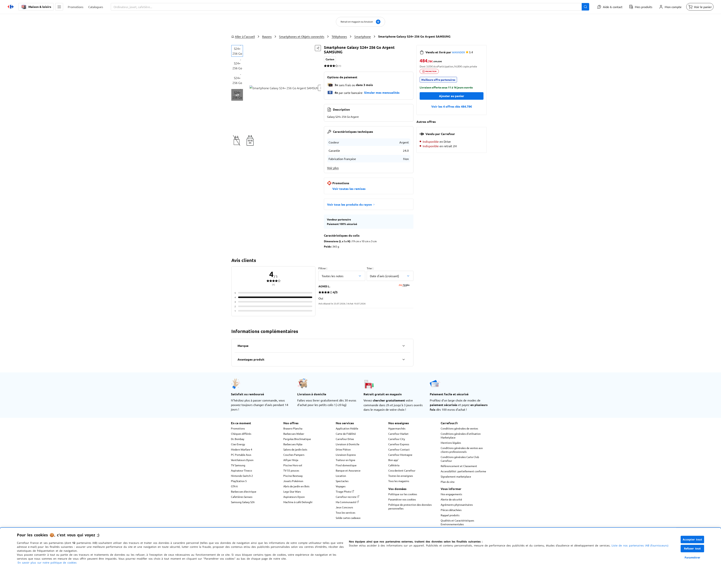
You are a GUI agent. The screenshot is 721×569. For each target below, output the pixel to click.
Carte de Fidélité (346, 433)
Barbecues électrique (243, 491)
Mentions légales (451, 442)
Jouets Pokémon (293, 481)
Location (341, 475)
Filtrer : (322, 268)
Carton (330, 59)
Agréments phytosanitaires (457, 504)
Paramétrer (692, 557)
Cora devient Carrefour (401, 470)
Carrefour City (396, 439)
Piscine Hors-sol (292, 465)
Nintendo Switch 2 (242, 475)
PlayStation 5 (239, 481)
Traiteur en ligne (345, 460)
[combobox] (350, 7)
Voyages (340, 486)
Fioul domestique (346, 465)
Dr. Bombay (237, 439)
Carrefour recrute (346, 496)
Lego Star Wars (292, 491)
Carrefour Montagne (400, 454)
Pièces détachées (451, 510)
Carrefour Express (398, 444)
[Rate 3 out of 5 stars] (331, 65)
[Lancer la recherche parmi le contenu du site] (585, 6)
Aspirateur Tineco (241, 470)
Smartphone (362, 36)
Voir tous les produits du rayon (349, 204)
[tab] (237, 51)
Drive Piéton (343, 449)
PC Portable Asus (241, 454)
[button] (59, 7)
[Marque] (403, 345)
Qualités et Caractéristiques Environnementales (457, 522)
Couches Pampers (293, 454)
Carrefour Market (398, 433)
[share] (318, 48)
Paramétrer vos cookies (402, 499)
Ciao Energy (238, 444)
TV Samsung (238, 465)
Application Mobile (347, 428)
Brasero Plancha (292, 428)
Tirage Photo (344, 491)
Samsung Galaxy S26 (243, 502)
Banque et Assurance (348, 470)
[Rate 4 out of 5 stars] (333, 65)
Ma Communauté (346, 502)
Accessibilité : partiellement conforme (463, 471)
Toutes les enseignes (400, 475)
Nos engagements (451, 494)
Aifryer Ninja (290, 460)
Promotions (238, 428)
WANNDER (458, 52)
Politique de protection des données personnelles (410, 506)
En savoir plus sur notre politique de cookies (47, 562)
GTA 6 (234, 486)
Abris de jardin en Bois (296, 486)
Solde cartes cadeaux (348, 517)
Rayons (267, 36)
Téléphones (339, 36)
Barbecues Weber (293, 433)
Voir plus (333, 168)
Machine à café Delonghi (297, 502)
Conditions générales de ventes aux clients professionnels (462, 449)
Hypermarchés (396, 428)
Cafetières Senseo (241, 496)
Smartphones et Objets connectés (301, 36)
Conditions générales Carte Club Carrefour (460, 458)
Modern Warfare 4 (241, 449)
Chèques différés (241, 433)
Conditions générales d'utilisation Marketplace (461, 435)
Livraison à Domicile (347, 444)
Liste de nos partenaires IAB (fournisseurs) (640, 545)
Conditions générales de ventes (459, 428)
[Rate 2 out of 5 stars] (328, 65)
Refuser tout (692, 548)
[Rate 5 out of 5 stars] (336, 65)
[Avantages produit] (403, 359)
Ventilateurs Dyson (242, 460)
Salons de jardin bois (295, 449)
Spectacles (342, 481)
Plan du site (448, 481)
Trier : (370, 268)
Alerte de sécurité (451, 499)
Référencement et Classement (459, 466)
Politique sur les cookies (402, 494)
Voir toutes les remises (349, 189)
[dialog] (360, 548)
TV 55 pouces (291, 470)
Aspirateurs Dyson (294, 496)
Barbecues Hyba (292, 444)
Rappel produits (450, 515)
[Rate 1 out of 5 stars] (325, 65)
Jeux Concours (344, 507)
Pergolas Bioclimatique (297, 439)
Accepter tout (692, 539)
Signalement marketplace (456, 476)
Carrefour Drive (345, 439)
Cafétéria (393, 465)
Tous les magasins (398, 481)
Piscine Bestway (293, 475)
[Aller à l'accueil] (11, 7)
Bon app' (393, 460)
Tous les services (345, 512)
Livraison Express (346, 454)
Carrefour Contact (399, 449)
